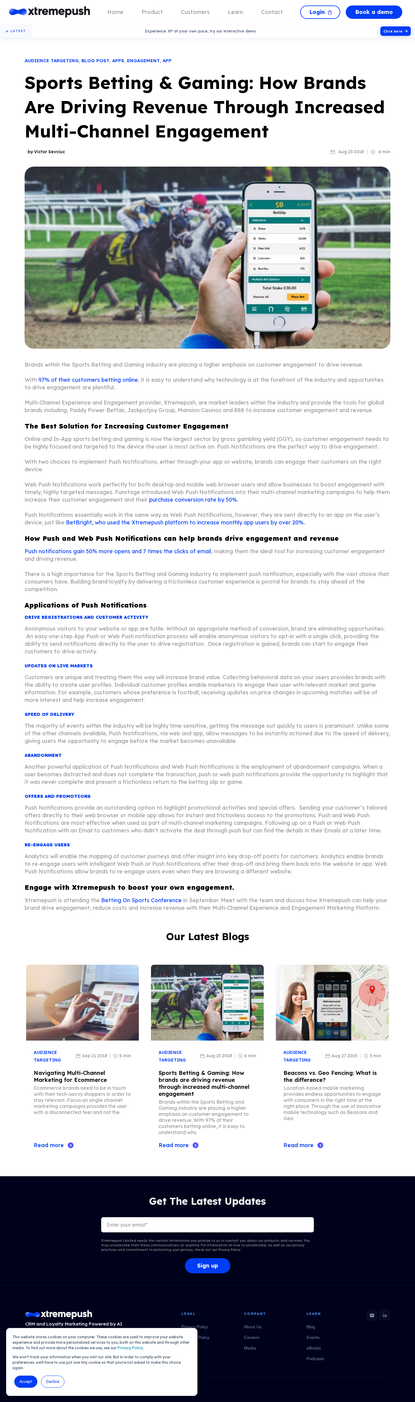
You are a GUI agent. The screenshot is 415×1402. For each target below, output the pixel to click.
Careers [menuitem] (251, 1337)
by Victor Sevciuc (46, 151)
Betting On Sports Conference (141, 900)
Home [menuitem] (115, 11)
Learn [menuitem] (235, 11)
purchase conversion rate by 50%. (193, 499)
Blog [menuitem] (311, 1326)
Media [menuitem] (250, 1348)
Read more (49, 1145)
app (167, 60)
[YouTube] (372, 1315)
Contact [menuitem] (272, 11)
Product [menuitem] (152, 11)
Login (317, 11)
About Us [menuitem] (253, 1326)
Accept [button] (25, 1381)
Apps (118, 60)
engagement (143, 60)
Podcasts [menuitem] (315, 1358)
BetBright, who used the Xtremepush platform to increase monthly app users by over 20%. (185, 522)
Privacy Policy (130, 1348)
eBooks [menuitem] (314, 1348)
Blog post (95, 60)
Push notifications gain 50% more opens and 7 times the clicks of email (118, 551)
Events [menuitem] (313, 1337)
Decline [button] (52, 1381)
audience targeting (52, 60)
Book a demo (374, 11)
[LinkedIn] (384, 1315)
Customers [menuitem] (195, 11)
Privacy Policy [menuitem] (194, 1326)
